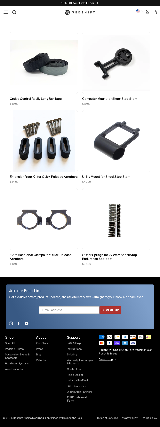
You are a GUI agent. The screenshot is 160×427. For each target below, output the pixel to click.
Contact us (74, 369)
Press (39, 348)
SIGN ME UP (110, 310)
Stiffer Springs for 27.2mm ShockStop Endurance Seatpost (109, 257)
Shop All (10, 343)
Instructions (74, 348)
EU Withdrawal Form (77, 399)
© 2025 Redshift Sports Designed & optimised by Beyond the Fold (42, 417)
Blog (39, 354)
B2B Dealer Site (76, 386)
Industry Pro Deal (77, 380)
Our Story (42, 343)
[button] (14, 12)
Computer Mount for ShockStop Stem (109, 99)
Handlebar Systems (17, 363)
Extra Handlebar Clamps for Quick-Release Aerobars (41, 257)
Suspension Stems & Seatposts (17, 356)
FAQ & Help (74, 343)
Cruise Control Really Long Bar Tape (36, 99)
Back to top (106, 359)
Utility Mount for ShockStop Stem (106, 177)
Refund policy (149, 417)
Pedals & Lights (14, 348)
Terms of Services (107, 417)
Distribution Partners (79, 391)
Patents (41, 360)
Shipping (72, 354)
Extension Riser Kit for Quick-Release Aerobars (44, 177)
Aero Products (14, 369)
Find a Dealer (75, 374)
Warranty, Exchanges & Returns (80, 361)
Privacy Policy (129, 417)
